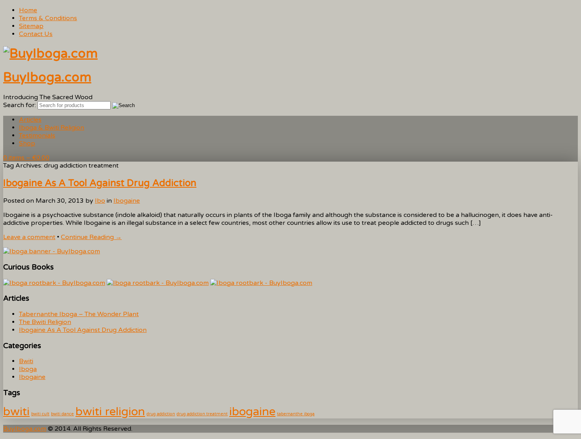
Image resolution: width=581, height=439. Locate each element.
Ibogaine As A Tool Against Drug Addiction (99, 183)
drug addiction (161, 413)
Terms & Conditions (48, 18)
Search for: (19, 105)
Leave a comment (29, 237)
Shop (27, 143)
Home (28, 10)
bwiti (16, 411)
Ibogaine (126, 201)
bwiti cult (40, 413)
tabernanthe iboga (296, 413)
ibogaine (252, 411)
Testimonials (37, 135)
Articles (30, 120)
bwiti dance (62, 413)
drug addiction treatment (202, 413)
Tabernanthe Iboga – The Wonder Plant (79, 314)
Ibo (100, 201)
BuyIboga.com (47, 77)
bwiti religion (110, 411)
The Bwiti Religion (45, 322)
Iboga (28, 369)
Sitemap (31, 26)
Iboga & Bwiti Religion (51, 128)
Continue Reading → (91, 237)
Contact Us (36, 34)
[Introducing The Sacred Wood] (50, 53)
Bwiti (26, 361)
